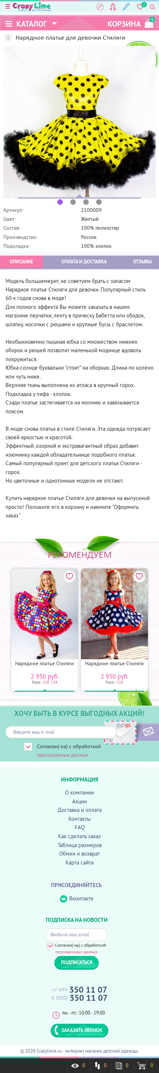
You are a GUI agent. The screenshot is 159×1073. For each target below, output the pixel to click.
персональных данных (62, 755)
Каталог (30, 24)
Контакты (79, 818)
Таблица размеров (80, 845)
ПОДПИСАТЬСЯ (136, 732)
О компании (79, 792)
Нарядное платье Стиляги (44, 663)
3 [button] (86, 202)
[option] (79, 122)
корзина (130, 23)
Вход (113, 6)
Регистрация (126, 6)
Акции (79, 801)
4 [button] (99, 202)
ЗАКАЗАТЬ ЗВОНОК (81, 1030)
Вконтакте (81, 898)
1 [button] (60, 202)
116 (119, 682)
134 (54, 682)
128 (46, 682)
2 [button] (73, 202)
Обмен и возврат (79, 853)
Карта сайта (79, 862)
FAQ (80, 827)
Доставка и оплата (80, 809)
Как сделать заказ (79, 836)
